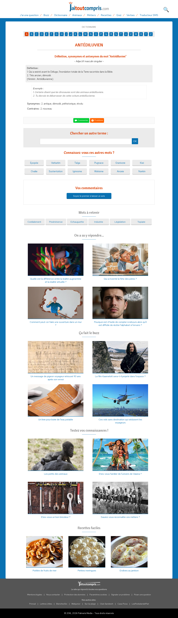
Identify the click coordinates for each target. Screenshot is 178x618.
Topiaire (141, 221)
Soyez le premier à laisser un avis (89, 195)
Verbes (131, 15)
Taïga (77, 162)
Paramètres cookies (98, 594)
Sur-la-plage (90, 604)
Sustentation (56, 171)
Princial (32, 604)
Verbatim (55, 162)
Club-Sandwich (106, 604)
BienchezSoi (61, 604)
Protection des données (74, 594)
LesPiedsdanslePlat (140, 604)
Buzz (46, 15)
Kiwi (142, 162)
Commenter (82, 120)
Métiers (91, 15)
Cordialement (34, 221)
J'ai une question (29, 15)
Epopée (34, 162)
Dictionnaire (60, 15)
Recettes (106, 15)
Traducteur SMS (149, 15)
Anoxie (120, 171)
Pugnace (98, 162)
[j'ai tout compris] (89, 6)
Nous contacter (53, 594)
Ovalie (34, 171)
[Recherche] (166, 9)
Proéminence (56, 221)
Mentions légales (34, 594)
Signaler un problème (120, 594)
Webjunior (75, 604)
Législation (120, 221)
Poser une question (142, 594)
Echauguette (77, 221)
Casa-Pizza (123, 604)
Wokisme (98, 171)
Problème (98, 120)
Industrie (98, 221)
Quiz (118, 15)
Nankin (141, 171)
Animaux (77, 15)
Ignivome (77, 171)
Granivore (120, 162)
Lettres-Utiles (46, 604)
